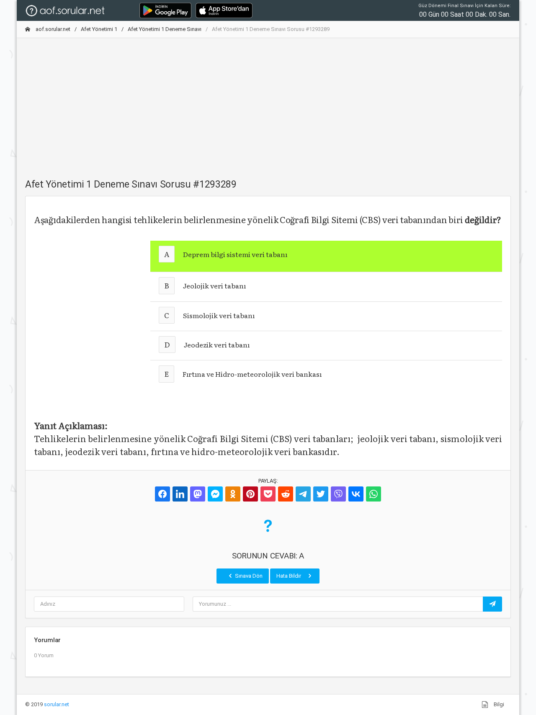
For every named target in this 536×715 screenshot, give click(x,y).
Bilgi (498, 704)
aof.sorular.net (52, 29)
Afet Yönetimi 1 (99, 29)
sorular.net (56, 704)
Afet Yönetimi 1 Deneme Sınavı (164, 29)
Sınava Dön (248, 576)
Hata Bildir (289, 576)
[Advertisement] (268, 103)
